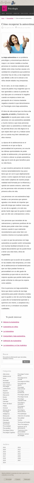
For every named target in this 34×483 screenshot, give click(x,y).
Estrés (5, 397)
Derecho (16, 13)
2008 (19, 458)
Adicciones (6, 374)
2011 (19, 452)
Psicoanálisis (7, 428)
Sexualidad (21, 418)
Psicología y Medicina (21, 407)
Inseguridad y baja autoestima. (14, 336)
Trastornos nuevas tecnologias (23, 434)
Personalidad (10, 18)
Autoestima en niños (10, 327)
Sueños (20, 420)
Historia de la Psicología (7, 410)
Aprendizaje (6, 382)
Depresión (6, 393)
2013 (19, 447)
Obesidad (6, 420)
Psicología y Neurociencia (21, 410)
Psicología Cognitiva (9, 432)
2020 (4, 449)
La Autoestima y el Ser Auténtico (15, 345)
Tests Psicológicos (23, 424)
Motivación (6, 416)
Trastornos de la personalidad (22, 431)
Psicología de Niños (23, 381)
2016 (4, 458)
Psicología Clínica (8, 430)
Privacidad (8, 479)
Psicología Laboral (23, 394)
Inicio (2, 18)
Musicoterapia (7, 418)
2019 (4, 452)
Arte (3, 13)
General (5, 408)
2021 (4, 447)
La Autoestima (8, 331)
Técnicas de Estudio (24, 422)
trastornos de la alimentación (22, 427)
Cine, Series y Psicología (7, 385)
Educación (24, 13)
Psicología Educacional (21, 388)
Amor (4, 378)
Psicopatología (22, 413)
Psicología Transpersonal (22, 399)
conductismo (7, 388)
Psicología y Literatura (21, 403)
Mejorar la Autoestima (11, 322)
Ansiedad (5, 380)
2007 (19, 460)
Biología (9, 13)
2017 (4, 456)
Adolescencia (7, 376)
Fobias (5, 405)
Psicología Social (23, 397)
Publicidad (27, 479)
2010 (19, 454)
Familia (5, 399)
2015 (4, 460)
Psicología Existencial (21, 391)
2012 (19, 449)
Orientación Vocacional (6, 423)
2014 (4, 462)
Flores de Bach (7, 403)
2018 (4, 454)
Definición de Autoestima (12, 341)
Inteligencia (6, 413)
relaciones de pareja (24, 416)
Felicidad (5, 401)
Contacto (18, 479)
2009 (19, 456)
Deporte (5, 390)
